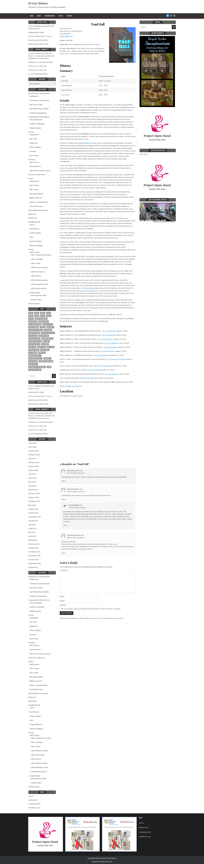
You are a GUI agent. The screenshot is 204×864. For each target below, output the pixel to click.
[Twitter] (167, 15)
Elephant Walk (43, 336)
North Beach (34, 229)
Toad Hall (98, 24)
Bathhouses (34, 96)
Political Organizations (38, 113)
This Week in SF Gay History (40, 171)
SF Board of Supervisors (37, 367)
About (39, 16)
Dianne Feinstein (34, 333)
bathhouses (33, 321)
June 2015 (32, 528)
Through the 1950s (40, 74)
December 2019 (34, 501)
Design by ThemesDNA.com (102, 862)
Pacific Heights (35, 233)
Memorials (32, 218)
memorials (47, 358)
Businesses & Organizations (39, 93)
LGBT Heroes (36, 276)
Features (31, 159)
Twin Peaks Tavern (35, 370)
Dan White (50, 327)
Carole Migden (33, 327)
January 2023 (33, 451)
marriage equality (35, 355)
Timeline (69, 16)
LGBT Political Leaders (39, 280)
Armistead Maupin (41, 319)
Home (31, 16)
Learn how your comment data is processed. (106, 618)
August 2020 (33, 470)
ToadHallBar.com (66, 36)
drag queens (33, 336)
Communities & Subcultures (38, 117)
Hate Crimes (34, 185)
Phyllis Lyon (33, 361)
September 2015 (34, 517)
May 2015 (32, 532)
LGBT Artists (35, 263)
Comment (64, 570)
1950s (37, 313)
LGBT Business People (39, 267)
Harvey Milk (41, 347)
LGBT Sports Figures (39, 288)
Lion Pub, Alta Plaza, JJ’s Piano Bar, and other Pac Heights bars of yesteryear (41, 56)
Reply (63, 481)
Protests (33, 151)
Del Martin (47, 330)
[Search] (174, 15)
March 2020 (33, 490)
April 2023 (32, 447)
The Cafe (43, 66)
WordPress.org (34, 808)
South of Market (36, 241)
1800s (31, 313)
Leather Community (37, 124)
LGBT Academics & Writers (41, 255)
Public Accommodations (39, 202)
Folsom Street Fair (35, 341)
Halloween (34, 143)
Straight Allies (35, 293)
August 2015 (33, 521)
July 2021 (32, 458)
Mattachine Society (35, 358)
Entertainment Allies (38, 295)
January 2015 (33, 548)
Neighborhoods (50, 16)
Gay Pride (33, 139)
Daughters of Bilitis (35, 330)
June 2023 (32, 443)
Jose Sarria (32, 353)
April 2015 (32, 536)
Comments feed (34, 804)
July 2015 (32, 525)
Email (62, 601)
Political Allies (36, 300)
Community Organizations (39, 100)
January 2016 (33, 509)
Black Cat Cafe (47, 324)
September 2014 (34, 563)
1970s (48, 313)
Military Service (36, 198)
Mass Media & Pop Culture (38, 210)
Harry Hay (32, 347)
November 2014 (34, 556)
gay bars (46, 341)
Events (31, 132)
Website (63, 605)
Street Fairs (34, 156)
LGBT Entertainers (38, 272)
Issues (30, 178)
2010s (49, 316)
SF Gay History (38, 3)
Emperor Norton (47, 338)
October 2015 (33, 513)
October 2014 (33, 559)
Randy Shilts (33, 364)
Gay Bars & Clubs (36, 104)
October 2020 (33, 466)
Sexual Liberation (36, 206)
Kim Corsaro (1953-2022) (38, 40)
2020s (31, 319)
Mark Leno (41, 353)
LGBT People (34, 252)
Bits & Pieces (34, 162)
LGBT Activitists (37, 259)
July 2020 (32, 474)
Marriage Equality (36, 194)
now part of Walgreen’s (90, 291)
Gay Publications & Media (39, 109)
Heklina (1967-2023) (36, 32)
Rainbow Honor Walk (46, 361)
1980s (31, 316)
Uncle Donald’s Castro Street (71, 386)
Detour (99, 143)
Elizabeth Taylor (34, 338)
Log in (30, 796)
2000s (43, 316)
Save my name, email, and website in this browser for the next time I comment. (91, 609)
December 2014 (34, 552)
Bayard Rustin (43, 321)
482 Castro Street (84, 514)
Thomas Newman (73, 535)
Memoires (32, 214)
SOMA (49, 367)
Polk (31, 237)
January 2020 (33, 497)
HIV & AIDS (34, 189)
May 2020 (32, 482)
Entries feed (33, 800)
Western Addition (36, 245)
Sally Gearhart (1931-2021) (38, 44)
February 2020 (34, 493)
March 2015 (32, 540)
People (61, 16)
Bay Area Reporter (35, 324)
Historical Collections (36, 174)
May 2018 (32, 505)
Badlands (86, 143)
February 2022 (34, 455)
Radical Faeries (35, 128)
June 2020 (32, 478)
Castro (32, 225)
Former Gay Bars (46, 62)
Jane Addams (45, 350)
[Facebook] (171, 15)
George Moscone (34, 344)
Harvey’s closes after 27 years (40, 36)
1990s (37, 316)
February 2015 (34, 544)
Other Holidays (35, 147)
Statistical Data (34, 303)
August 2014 (33, 567)
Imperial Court (34, 350)
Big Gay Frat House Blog (89, 378)
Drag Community (36, 120)
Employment (34, 181)
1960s (43, 313)
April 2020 (32, 486)
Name (62, 596)
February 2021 (34, 462)
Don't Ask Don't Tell (47, 333)
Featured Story (35, 166)
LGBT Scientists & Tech (39, 284)
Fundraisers (34, 135)
